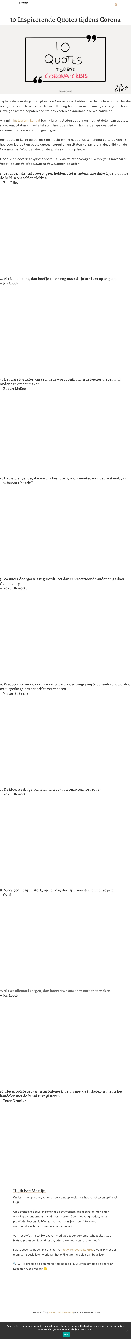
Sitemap (52, 1312)
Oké (66, 1334)
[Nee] (127, 1330)
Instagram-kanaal (26, 120)
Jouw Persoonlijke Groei (78, 1250)
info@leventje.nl (65, 1312)
